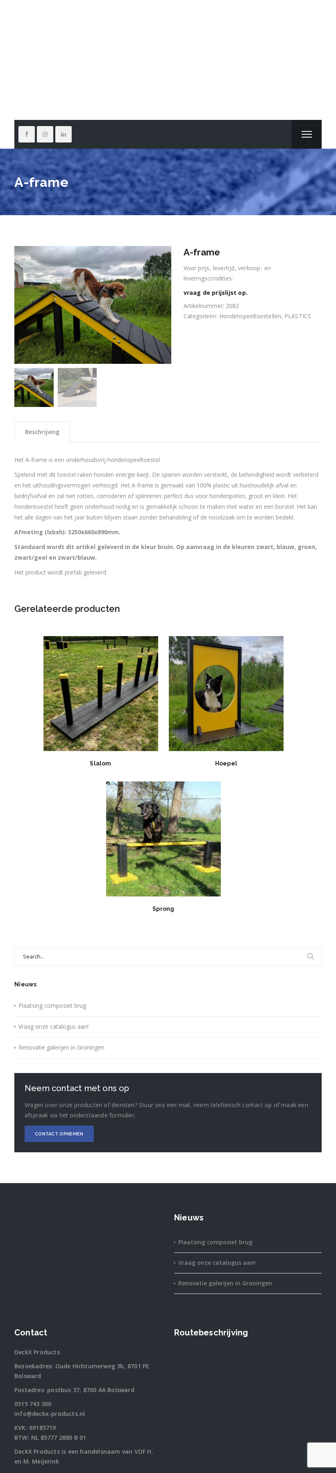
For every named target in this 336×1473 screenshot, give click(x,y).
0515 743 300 (32, 1404)
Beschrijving (42, 432)
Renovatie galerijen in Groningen (61, 1047)
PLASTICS (297, 316)
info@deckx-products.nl (49, 1414)
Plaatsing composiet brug (52, 1005)
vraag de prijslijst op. (216, 292)
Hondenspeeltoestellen (250, 316)
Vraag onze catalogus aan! (53, 1026)
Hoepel (226, 763)
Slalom (100, 763)
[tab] (42, 431)
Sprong (163, 908)
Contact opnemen (59, 1134)
